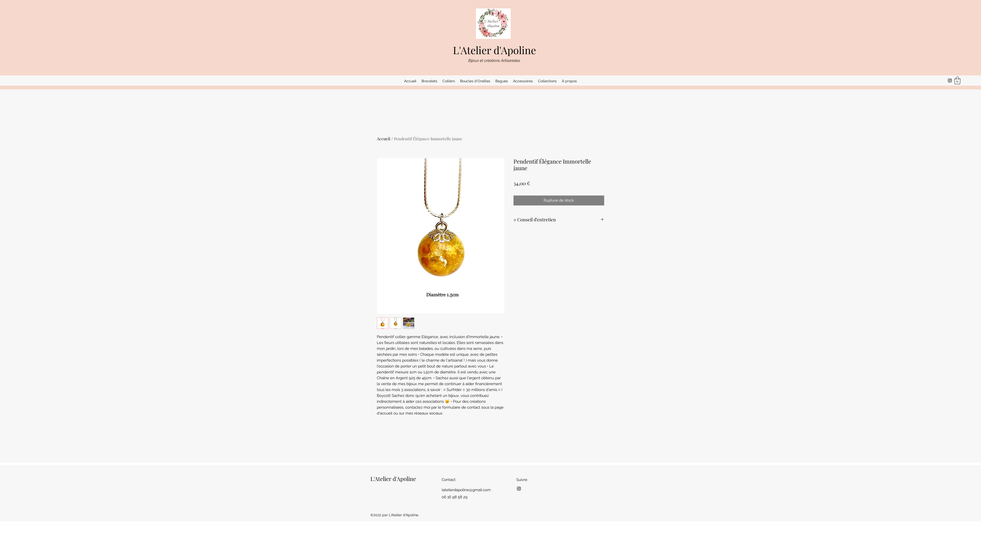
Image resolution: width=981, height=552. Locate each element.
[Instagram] (949, 80)
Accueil (383, 138)
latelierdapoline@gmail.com (466, 490)
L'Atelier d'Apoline (494, 50)
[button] (429, 81)
